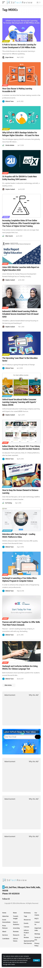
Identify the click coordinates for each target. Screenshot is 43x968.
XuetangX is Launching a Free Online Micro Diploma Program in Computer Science (19, 579)
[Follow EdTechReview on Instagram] (21, 898)
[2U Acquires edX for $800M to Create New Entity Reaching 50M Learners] (21, 161)
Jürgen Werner (9, 57)
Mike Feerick (9, 236)
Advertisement (9, 695)
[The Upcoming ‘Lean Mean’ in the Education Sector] (21, 343)
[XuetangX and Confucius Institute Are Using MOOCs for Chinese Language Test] (21, 651)
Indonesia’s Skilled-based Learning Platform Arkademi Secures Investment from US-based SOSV (20, 314)
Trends (5, 217)
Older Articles (8, 685)
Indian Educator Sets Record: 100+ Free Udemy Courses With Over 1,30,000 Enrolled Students (21, 447)
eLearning (7, 396)
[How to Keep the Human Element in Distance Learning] (21, 475)
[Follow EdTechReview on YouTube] (18, 898)
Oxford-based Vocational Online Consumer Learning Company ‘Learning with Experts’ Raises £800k (19, 402)
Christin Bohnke (9, 145)
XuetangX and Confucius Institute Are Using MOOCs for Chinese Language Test (20, 667)
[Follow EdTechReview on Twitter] (16, 898)
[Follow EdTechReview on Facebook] (13, 898)
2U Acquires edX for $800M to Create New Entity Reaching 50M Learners (19, 177)
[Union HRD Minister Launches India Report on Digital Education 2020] (21, 252)
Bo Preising (8, 503)
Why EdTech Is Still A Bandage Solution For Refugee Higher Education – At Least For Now (20, 134)
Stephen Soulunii (10, 189)
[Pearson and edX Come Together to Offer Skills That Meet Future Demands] (21, 607)
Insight (6, 41)
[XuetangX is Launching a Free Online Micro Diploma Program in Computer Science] (21, 563)
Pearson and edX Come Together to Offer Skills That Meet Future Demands (21, 623)
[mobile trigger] (4, 2)
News (5, 85)
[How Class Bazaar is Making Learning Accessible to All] (21, 73)
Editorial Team (9, 101)
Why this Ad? (34, 695)
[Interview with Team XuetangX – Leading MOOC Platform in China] (21, 519)
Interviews (7, 530)
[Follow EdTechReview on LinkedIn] (24, 898)
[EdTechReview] (19, 2)
